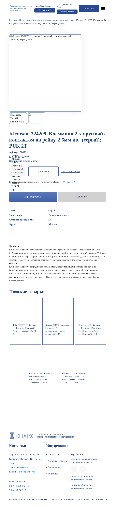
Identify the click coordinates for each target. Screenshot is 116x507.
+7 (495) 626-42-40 (66, 6)
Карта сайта (77, 454)
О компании (54, 467)
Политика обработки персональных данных (82, 487)
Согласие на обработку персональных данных (82, 478)
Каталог (36, 20)
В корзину (44, 171)
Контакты (53, 473)
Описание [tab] (82, 196)
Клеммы (47, 20)
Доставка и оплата (57, 461)
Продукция (24, 20)
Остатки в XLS (44, 10)
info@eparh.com (43, 6)
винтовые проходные (63, 20)
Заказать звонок (67, 12)
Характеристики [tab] (33, 196)
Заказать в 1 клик (70, 171)
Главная (13, 20)
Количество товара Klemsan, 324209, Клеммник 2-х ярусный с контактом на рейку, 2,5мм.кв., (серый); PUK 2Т (17, 169)
